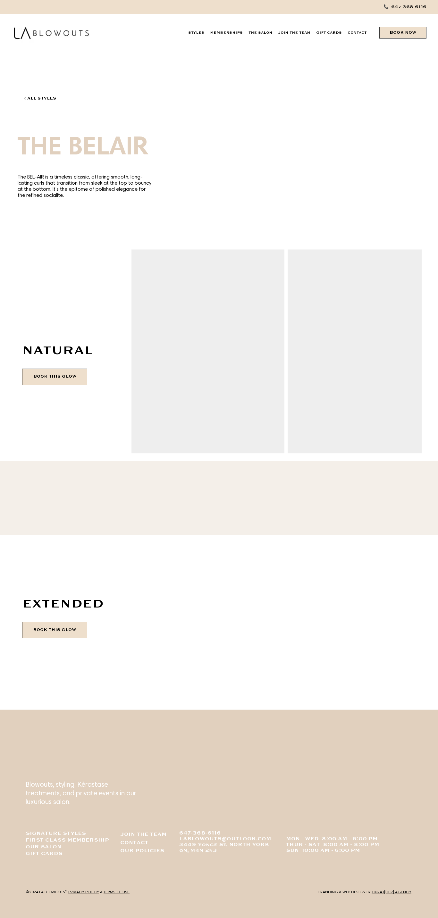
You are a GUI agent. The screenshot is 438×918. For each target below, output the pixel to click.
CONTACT (134, 843)
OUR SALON (43, 847)
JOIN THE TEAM (143, 834)
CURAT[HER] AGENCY (391, 891)
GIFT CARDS (44, 854)
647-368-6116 (200, 833)
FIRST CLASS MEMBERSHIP (67, 840)
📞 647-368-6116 (404, 7)
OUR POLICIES (142, 851)
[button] (196, 33)
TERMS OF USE (117, 891)
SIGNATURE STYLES (56, 833)
